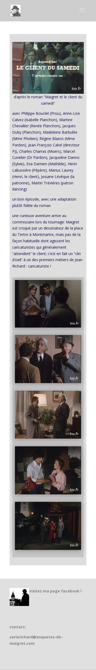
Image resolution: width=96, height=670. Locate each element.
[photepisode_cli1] (48, 326)
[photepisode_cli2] (48, 381)
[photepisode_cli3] (48, 437)
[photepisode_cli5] (48, 548)
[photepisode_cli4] (48, 492)
